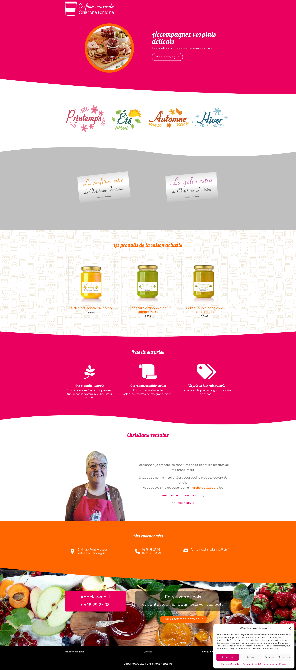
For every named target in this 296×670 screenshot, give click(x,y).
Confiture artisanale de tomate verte (91, 310)
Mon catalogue (167, 57)
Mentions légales (278, 664)
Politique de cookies (231, 664)
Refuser (251, 657)
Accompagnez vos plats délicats (184, 38)
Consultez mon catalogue (183, 619)
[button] (289, 628)
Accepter (227, 657)
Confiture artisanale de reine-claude (147, 310)
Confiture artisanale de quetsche (204, 310)
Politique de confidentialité (255, 664)
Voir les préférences (277, 657)
